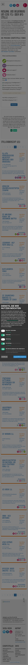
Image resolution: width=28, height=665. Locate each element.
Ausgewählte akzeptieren (20, 356)
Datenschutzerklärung (12, 320)
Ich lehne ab (4, 356)
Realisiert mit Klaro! (22, 359)
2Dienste (8, 332)
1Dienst (8, 341)
